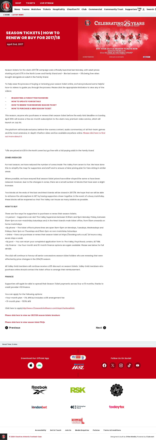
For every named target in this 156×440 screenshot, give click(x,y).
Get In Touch (55, 430)
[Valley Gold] (78, 421)
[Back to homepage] (6, 6)
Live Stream (46, 3)
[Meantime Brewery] (116, 390)
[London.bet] (39, 407)
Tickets (30, 3)
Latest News (18, 15)
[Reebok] (39, 390)
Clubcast (150, 437)
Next (99, 327)
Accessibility (40, 430)
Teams (25, 9)
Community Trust (113, 9)
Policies (96, 430)
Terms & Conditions (112, 430)
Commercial (95, 9)
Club (84, 9)
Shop (18, 3)
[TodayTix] (116, 407)
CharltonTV (73, 9)
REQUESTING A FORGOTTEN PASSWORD (29, 98)
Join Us (68, 430)
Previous (14, 327)
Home (7, 15)
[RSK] (78, 390)
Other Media (131, 437)
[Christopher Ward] (78, 407)
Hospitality (59, 9)
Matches (36, 9)
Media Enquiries (82, 430)
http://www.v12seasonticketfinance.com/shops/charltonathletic (49, 308)
